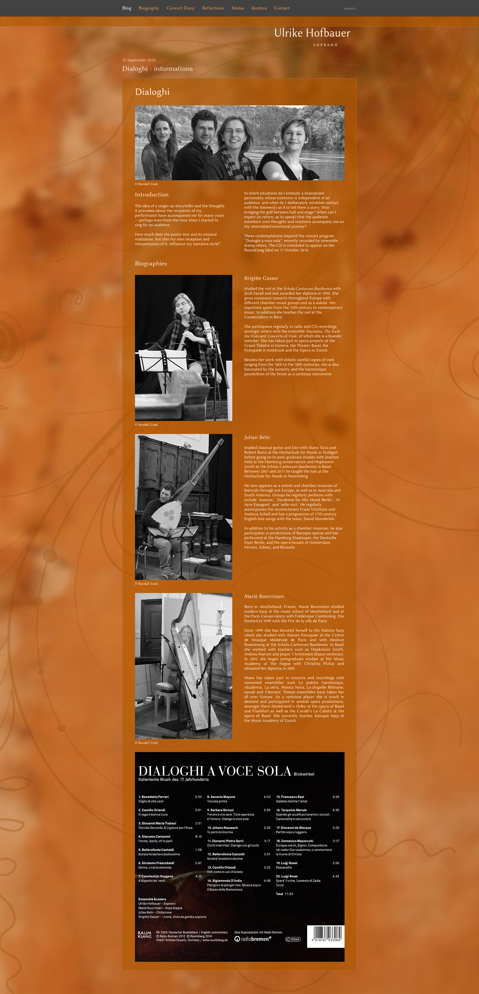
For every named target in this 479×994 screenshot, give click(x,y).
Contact (282, 8)
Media (238, 8)
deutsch (350, 8)
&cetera (259, 8)
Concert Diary (181, 8)
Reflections (213, 8)
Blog (126, 8)
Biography (149, 8)
